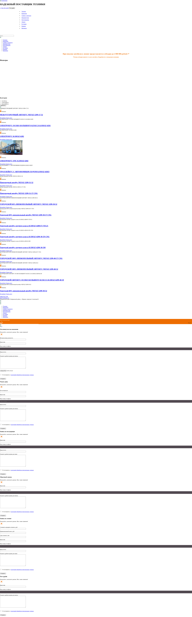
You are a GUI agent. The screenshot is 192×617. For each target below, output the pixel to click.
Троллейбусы (5, 104)
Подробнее (3, 118)
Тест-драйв (11, 8)
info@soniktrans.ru (4, 298)
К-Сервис (24, 24)
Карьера (24, 26)
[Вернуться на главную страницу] (3, 0)
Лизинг (23, 22)
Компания (24, 13)
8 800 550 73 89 (4, 296)
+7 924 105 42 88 (4, 8)
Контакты (24, 28)
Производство (25, 17)
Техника (24, 11)
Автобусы (4, 101)
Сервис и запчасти (26, 15)
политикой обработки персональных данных (22, 374)
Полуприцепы (25, 19)
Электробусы (5, 102)
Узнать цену (9, 118)
